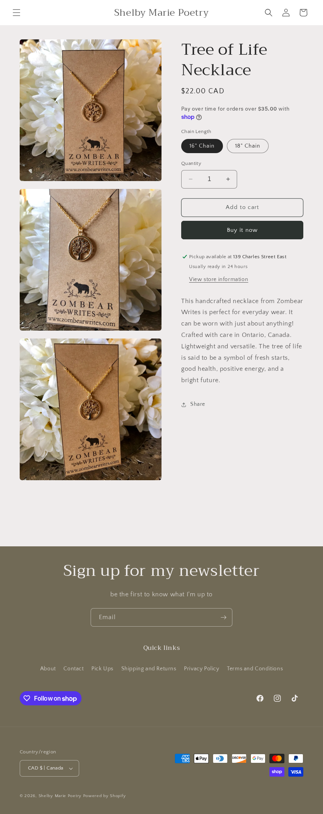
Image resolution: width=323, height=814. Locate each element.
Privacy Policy (201, 669)
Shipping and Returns (148, 669)
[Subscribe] (223, 617)
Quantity (191, 163)
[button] (16, 12)
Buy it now (242, 230)
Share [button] (197, 404)
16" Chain (202, 146)
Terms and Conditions (255, 669)
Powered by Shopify (104, 796)
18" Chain (247, 146)
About (48, 669)
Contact (73, 669)
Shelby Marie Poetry (60, 796)
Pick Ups (102, 669)
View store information (218, 279)
